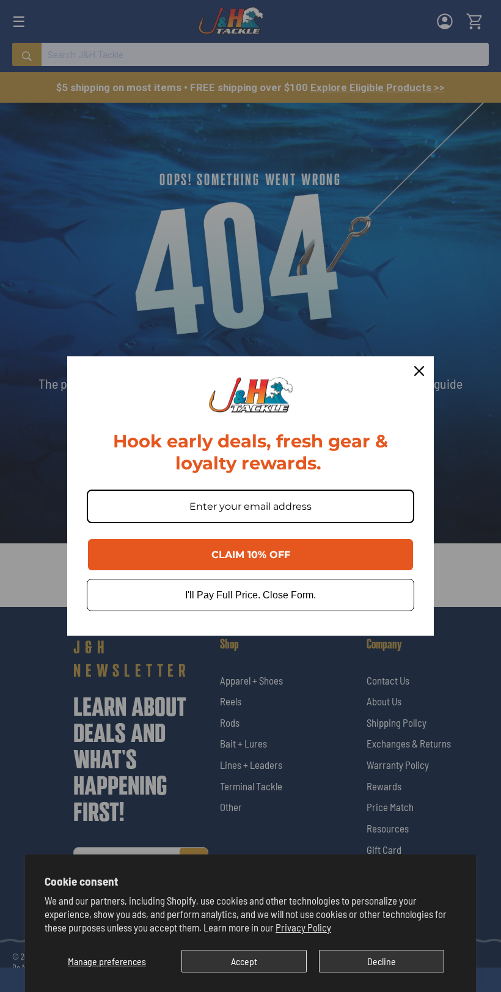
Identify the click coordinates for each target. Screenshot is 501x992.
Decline (381, 961)
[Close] (419, 371)
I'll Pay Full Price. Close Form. (250, 595)
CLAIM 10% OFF (250, 554)
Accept (244, 961)
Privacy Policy (303, 927)
